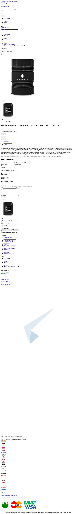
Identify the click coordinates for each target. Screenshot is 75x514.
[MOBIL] (3, 490)
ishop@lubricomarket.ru (6, 284)
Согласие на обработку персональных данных (12, 497)
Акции (5, 22)
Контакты (6, 23)
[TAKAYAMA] (3, 457)
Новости (6, 19)
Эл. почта (3, 189)
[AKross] (3, 471)
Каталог (3, 2)
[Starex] (3, 481)
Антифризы (6, 243)
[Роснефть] (3, 446)
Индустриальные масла (9, 44)
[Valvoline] (3, 453)
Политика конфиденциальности (9, 495)
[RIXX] (3, 464)
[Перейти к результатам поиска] (15, 9)
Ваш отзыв (3, 195)
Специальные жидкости (10, 245)
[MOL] (3, 462)
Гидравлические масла (9, 240)
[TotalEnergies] (3, 448)
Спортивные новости (9, 263)
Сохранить (15, 229)
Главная (5, 42)
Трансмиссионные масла (10, 239)
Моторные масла (8, 237)
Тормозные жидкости (9, 247)
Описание (6, 141)
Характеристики (8, 143)
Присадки (6, 249)
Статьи (5, 261)
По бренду (6, 252)
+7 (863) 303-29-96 (5, 6)
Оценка (2, 184)
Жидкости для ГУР (8, 241)
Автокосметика (7, 250)
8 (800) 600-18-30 (5, 27)
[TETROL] (3, 443)
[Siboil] (3, 483)
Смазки (5, 244)
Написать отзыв (4, 178)
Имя (2, 187)
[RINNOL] (3, 441)
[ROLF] (3, 455)
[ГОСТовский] (3, 485)
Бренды (5, 267)
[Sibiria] (3, 476)
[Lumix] (3, 478)
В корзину (3, 139)
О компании (7, 18)
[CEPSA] (3, 488)
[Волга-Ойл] (3, 474)
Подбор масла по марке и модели (12, 266)
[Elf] (3, 450)
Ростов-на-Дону (5, 3)
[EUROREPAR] (3, 467)
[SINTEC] (3, 460)
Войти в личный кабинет (6, 229)
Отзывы (6, 21)
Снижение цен (7, 253)
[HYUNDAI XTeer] (3, 469)
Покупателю (7, 259)
